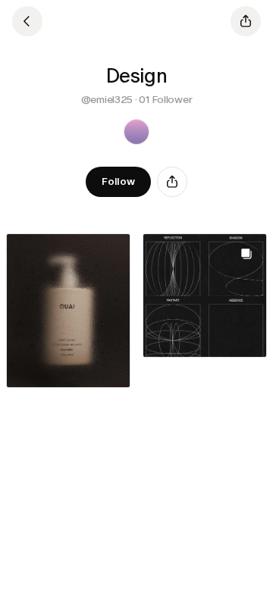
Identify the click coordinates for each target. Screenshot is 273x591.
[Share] (172, 182)
